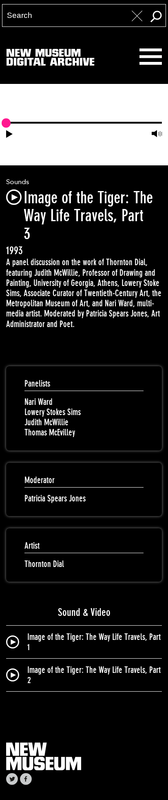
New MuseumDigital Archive (50, 59)
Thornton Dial (44, 564)
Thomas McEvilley (49, 432)
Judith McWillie (46, 422)
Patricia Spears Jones (55, 498)
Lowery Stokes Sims (52, 412)
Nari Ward (38, 402)
